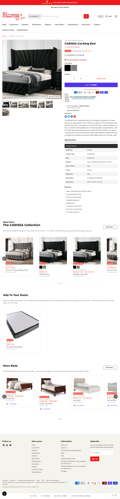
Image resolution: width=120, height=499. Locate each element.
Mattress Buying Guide (68, 458)
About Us (64, 448)
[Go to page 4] (62, 283)
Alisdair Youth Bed (45, 404)
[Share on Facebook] (66, 116)
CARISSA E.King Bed (80, 274)
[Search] (86, 16)
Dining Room (36, 25)
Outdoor (97, 25)
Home (4, 25)
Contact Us (64, 445)
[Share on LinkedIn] (72, 116)
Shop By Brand (22, 30)
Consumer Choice (8, 30)
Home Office (59, 25)
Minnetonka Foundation (14, 347)
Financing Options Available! (76, 60)
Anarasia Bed (111, 400)
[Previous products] (4, 259)
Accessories (86, 25)
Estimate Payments (87, 98)
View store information (73, 110)
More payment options (91, 89)
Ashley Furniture (10, 400)
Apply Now (76, 98)
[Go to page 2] (59, 283)
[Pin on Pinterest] (75, 116)
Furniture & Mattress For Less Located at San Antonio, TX (17, 482)
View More (109, 227)
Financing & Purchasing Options (71, 450)
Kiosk (62, 453)
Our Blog (64, 471)
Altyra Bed (76, 400)
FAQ (62, 456)
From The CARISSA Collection (74, 40)
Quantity (67, 74)
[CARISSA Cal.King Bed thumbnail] (6, 104)
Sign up (95, 459)
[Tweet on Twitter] (69, 116)
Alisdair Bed (10, 399)
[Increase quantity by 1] (81, 78)
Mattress (48, 25)
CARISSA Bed (44, 274)
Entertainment (73, 25)
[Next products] (116, 259)
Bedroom (25, 25)
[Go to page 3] (60, 283)
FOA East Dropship (73, 47)
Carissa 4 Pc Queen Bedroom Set (17, 270)
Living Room (13, 25)
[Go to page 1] (57, 283)
